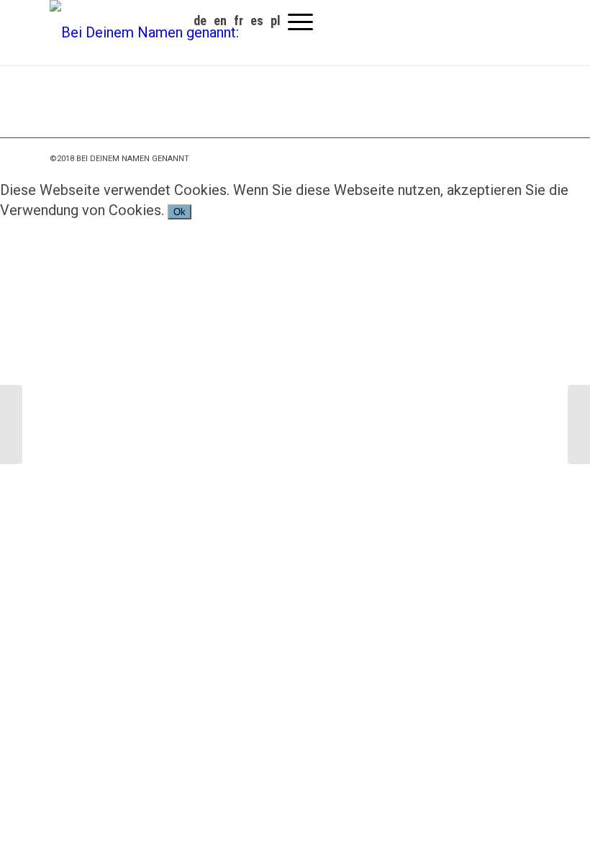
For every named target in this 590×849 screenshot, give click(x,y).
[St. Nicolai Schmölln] (11, 424)
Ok (179, 211)
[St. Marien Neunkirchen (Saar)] (579, 424)
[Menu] (300, 21)
